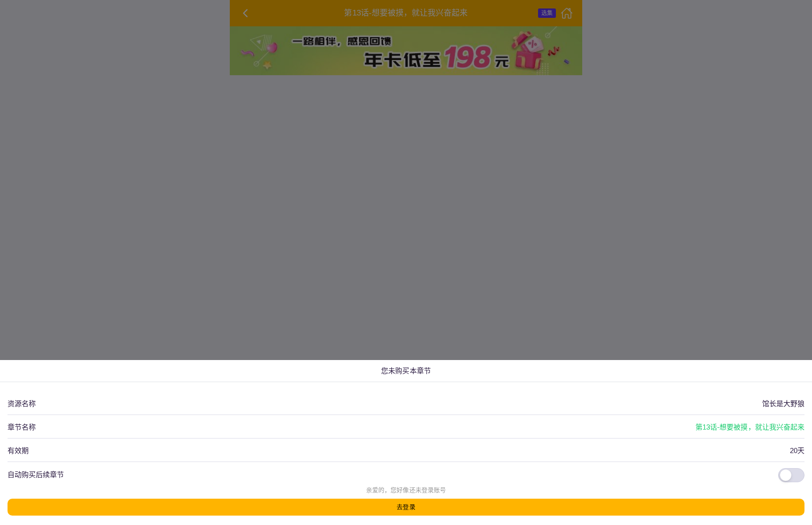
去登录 (406, 506)
